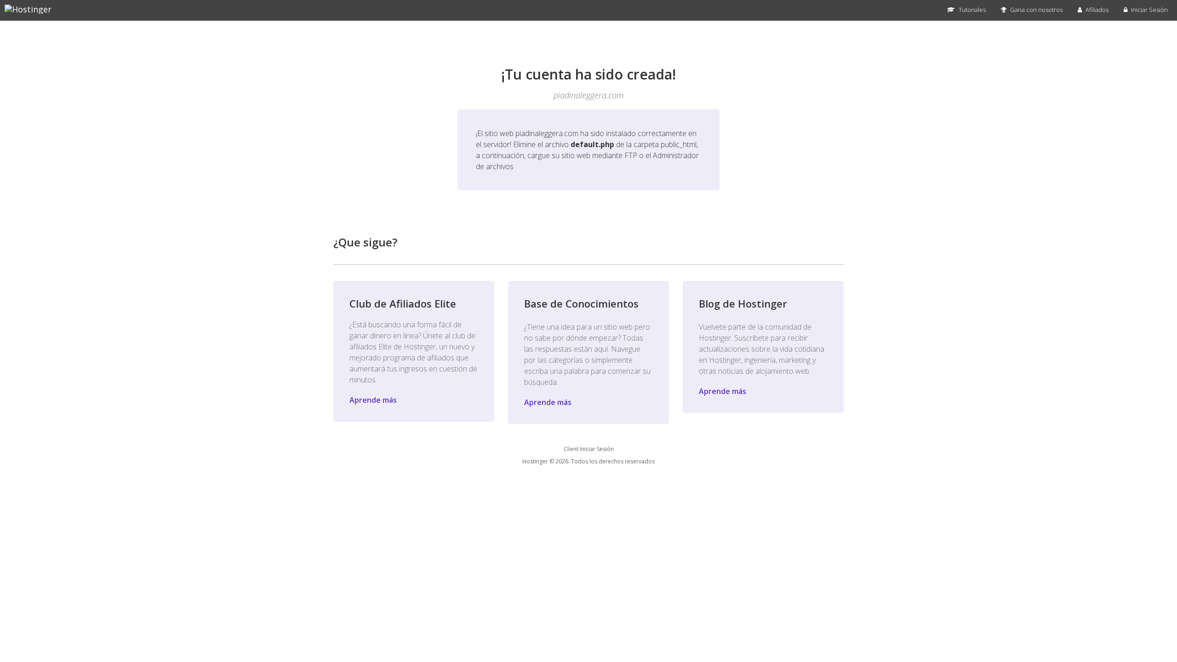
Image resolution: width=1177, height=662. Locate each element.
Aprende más (373, 400)
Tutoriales (971, 10)
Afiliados (1096, 10)
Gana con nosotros (1036, 10)
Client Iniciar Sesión (589, 449)
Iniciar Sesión (1149, 10)
